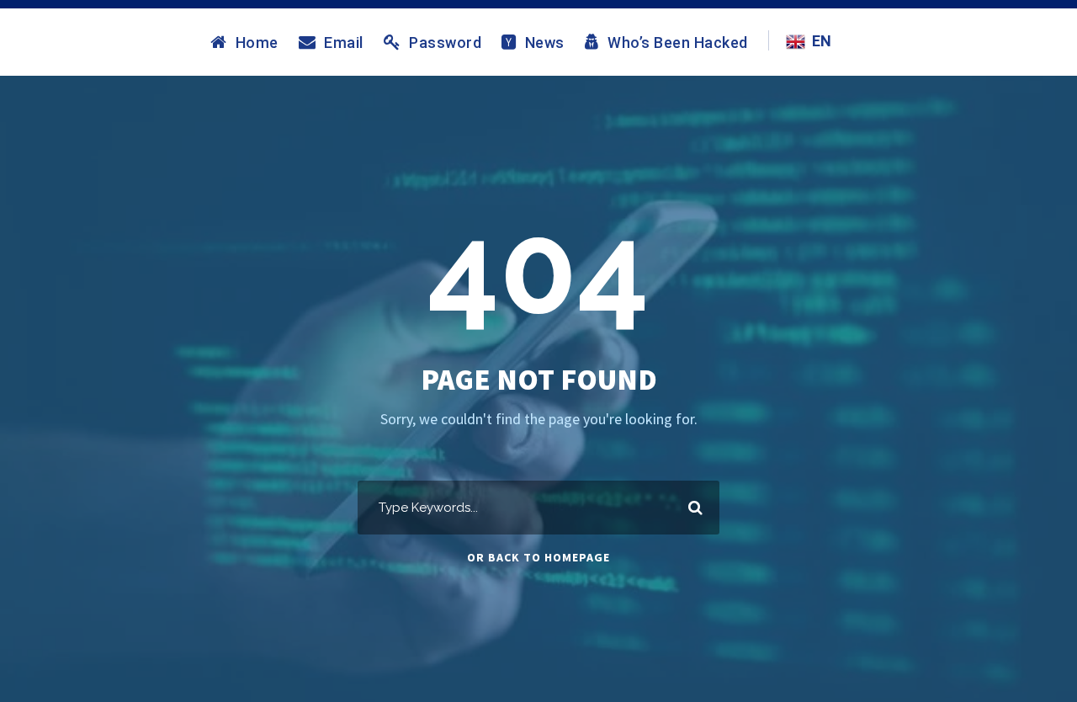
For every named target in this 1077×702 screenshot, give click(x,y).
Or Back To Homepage (538, 557)
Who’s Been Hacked (677, 42)
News (545, 42)
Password (445, 42)
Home (257, 42)
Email (343, 42)
